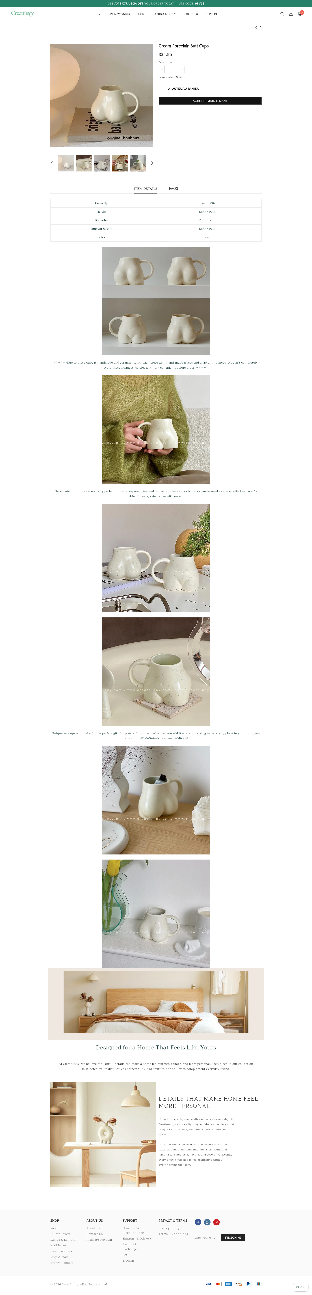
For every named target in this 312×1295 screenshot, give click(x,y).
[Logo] (31, 13)
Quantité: (166, 62)
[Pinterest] (216, 1222)
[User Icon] (291, 13)
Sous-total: (167, 77)
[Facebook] (198, 1222)
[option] (101, 95)
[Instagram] (207, 1222)
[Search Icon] (282, 14)
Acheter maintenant (210, 101)
